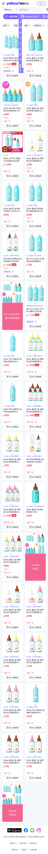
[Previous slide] (4, 41)
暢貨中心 (20, 28)
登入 (41, 3)
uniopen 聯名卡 (32, 16)
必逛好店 (20, 49)
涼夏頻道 (20, 44)
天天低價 (20, 38)
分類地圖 (33, 849)
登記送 (20, 22)
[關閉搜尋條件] (16, 9)
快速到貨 (20, 33)
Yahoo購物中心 (17, 3)
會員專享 (20, 60)
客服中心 (13, 843)
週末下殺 (20, 55)
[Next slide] (44, 41)
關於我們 (23, 843)
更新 (42, 836)
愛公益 (20, 65)
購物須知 (33, 843)
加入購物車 (14, 75)
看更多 (20, 70)
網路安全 (14, 849)
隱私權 (24, 849)
